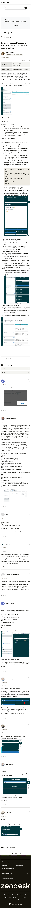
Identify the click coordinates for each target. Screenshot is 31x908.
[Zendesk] (15, 885)
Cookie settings (7, 897)
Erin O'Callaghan (10, 52)
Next (20, 853)
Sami (7, 514)
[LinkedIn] (10, 37)
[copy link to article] (2, 37)
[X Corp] (7, 37)
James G (8, 544)
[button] (14, 862)
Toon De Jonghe (10, 679)
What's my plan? (26, 60)
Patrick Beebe (9, 381)
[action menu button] (29, 380)
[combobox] (15, 368)
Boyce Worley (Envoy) (11, 418)
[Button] (2, 358)
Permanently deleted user (12, 574)
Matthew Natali (5, 522)
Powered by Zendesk (17, 904)
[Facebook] (5, 37)
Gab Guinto (9, 726)
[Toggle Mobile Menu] (28, 2)
